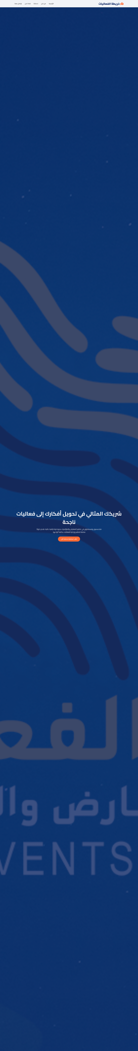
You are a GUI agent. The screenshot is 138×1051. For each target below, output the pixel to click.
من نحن (43, 3)
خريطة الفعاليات (109, 3)
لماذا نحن (28, 3)
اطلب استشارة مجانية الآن (69, 539)
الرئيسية (51, 3)
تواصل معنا (18, 3)
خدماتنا (36, 3)
